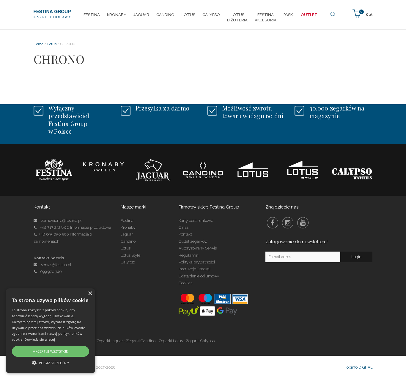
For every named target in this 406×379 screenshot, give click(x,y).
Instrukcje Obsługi (194, 269)
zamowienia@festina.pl (61, 220)
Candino (128, 241)
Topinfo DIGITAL (358, 367)
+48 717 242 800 (54, 227)
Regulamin (189, 255)
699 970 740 (51, 271)
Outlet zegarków (193, 241)
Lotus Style (130, 255)
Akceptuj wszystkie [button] (50, 351)
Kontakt (185, 234)
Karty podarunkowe (196, 220)
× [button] (90, 293)
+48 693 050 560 (54, 234)
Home (38, 44)
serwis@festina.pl (56, 265)
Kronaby (128, 227)
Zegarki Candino (140, 341)
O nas (183, 227)
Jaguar (127, 234)
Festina (127, 220)
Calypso (128, 262)
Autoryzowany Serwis (198, 248)
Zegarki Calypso (200, 341)
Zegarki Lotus (170, 341)
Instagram (287, 222)
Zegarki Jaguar (109, 341)
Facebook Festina (272, 222)
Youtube (303, 222)
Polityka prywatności (197, 262)
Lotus (51, 44)
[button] (50, 362)
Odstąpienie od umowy (199, 276)
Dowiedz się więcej (39, 339)
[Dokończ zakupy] (362, 13)
